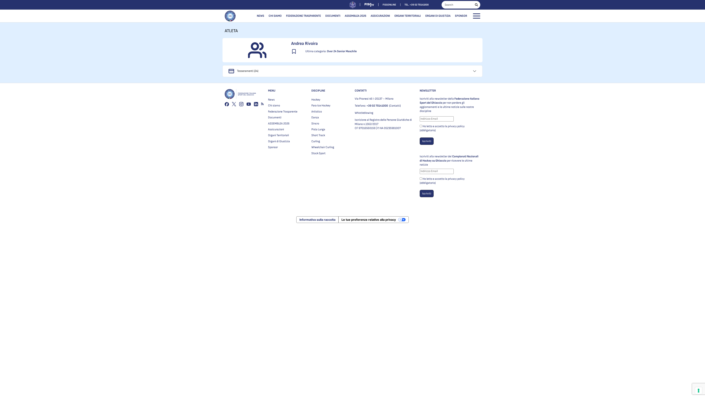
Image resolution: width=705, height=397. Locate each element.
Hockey (315, 99)
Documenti (332, 16)
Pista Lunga (318, 129)
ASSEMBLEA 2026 (355, 16)
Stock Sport (318, 153)
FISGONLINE (389, 4)
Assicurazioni (380, 16)
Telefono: (371, 106)
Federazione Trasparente (303, 16)
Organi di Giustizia (438, 16)
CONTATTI (361, 90)
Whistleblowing (364, 113)
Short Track (318, 135)
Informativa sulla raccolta (317, 219)
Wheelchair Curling (322, 147)
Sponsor (461, 16)
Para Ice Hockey (320, 105)
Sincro (315, 123)
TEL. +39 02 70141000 (416, 4)
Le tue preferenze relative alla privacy (368, 219)
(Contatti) (395, 106)
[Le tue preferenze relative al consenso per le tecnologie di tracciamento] (698, 390)
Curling (315, 141)
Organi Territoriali (407, 16)
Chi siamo (275, 16)
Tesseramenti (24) (247, 71)
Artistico (316, 111)
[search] (476, 4)
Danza (315, 117)
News (260, 16)
